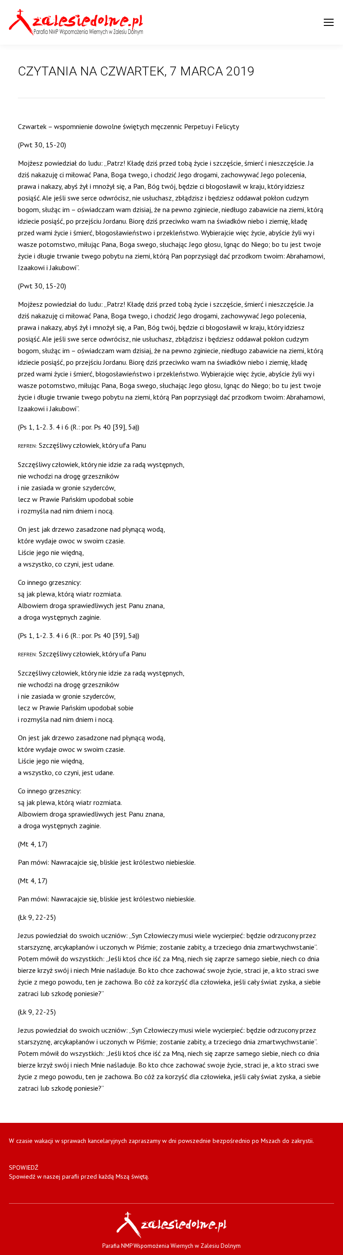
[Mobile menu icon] (328, 22)
